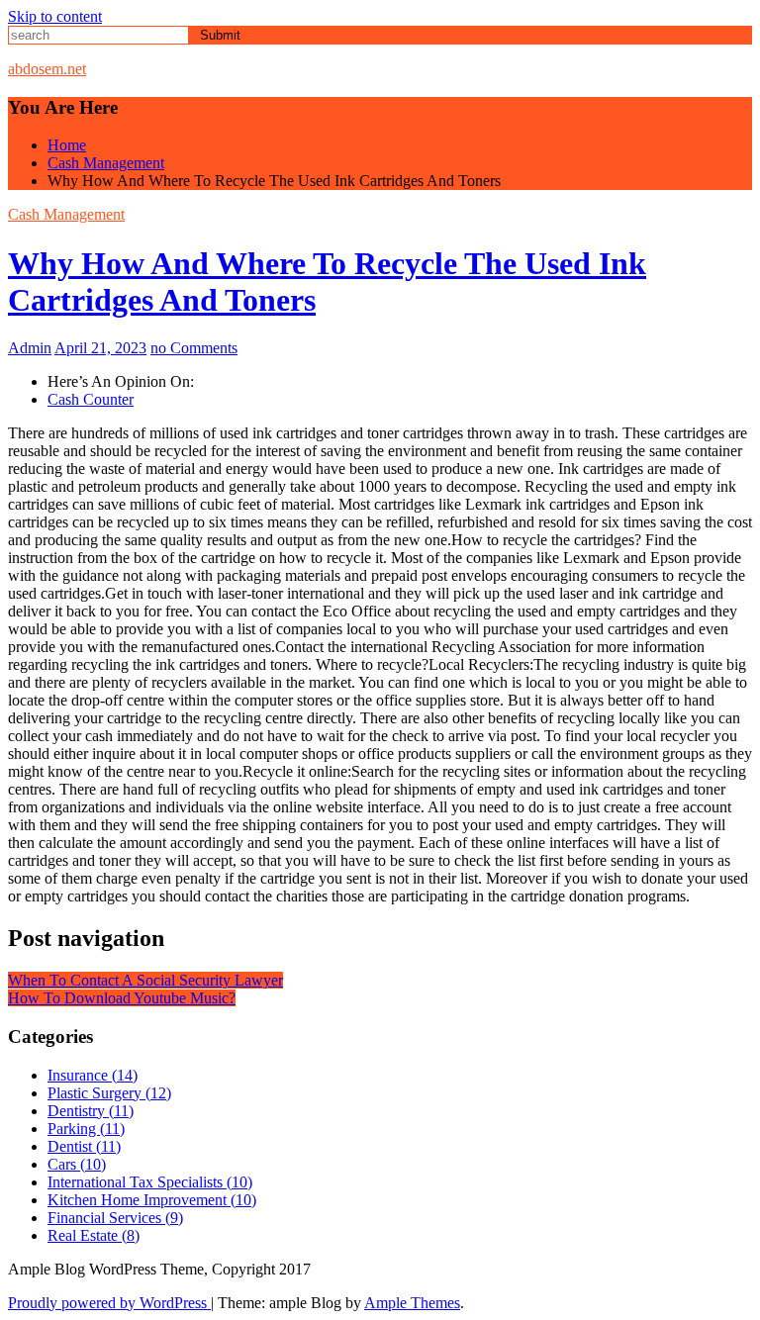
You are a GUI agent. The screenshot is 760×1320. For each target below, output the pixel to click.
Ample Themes (412, 1302)
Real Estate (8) (94, 1235)
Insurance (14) (93, 1075)
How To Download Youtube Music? (122, 998)
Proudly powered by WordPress (109, 1302)
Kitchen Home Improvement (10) (152, 1199)
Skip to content (55, 16)
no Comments (194, 347)
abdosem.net (47, 68)
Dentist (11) (84, 1146)
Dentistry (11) (91, 1110)
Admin (29, 347)
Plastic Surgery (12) (109, 1092)
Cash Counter (91, 399)
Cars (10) (77, 1164)
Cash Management (66, 214)
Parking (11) (86, 1128)
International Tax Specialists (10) (150, 1182)
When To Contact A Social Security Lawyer (145, 980)
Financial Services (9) (115, 1217)
